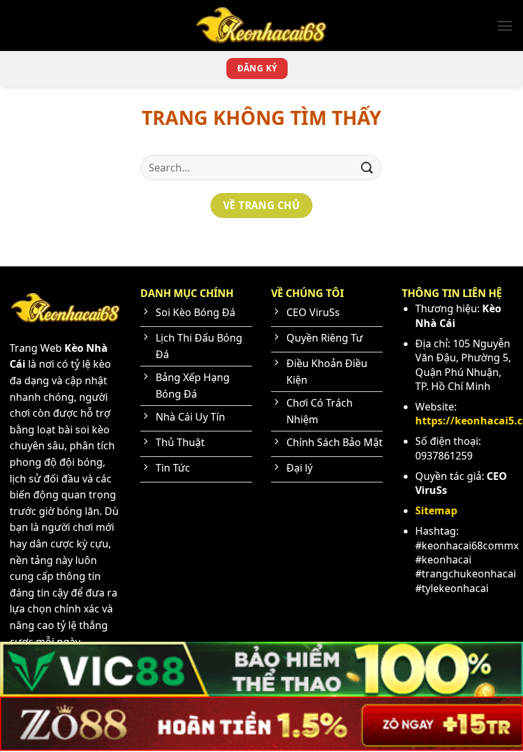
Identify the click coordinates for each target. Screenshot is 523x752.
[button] (504, 26)
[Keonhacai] (261, 25)
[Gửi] (367, 167)
